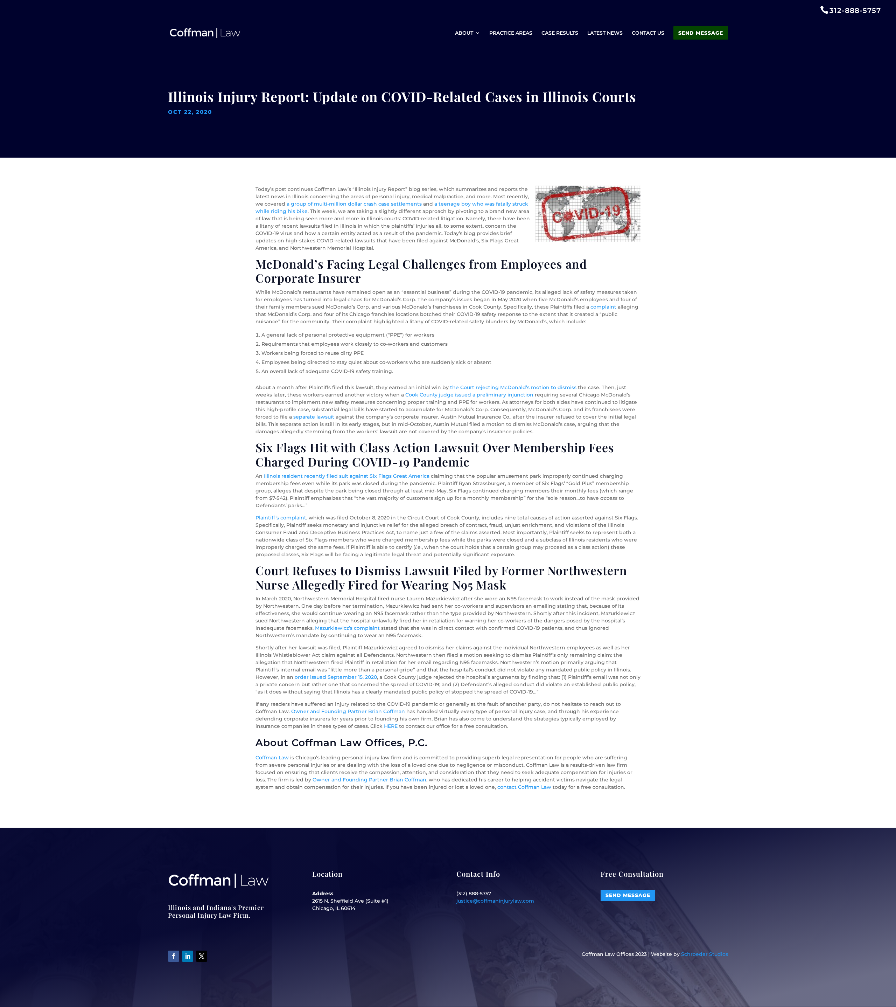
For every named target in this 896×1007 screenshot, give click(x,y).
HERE (391, 726)
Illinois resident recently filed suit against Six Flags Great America (346, 476)
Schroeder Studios (704, 954)
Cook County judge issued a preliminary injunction (469, 395)
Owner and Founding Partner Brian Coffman (348, 711)
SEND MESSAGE (628, 895)
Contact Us (648, 33)
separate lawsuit (313, 417)
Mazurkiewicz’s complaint (347, 628)
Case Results (559, 33)
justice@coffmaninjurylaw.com (495, 901)
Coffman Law (272, 757)
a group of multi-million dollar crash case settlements (354, 204)
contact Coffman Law (524, 787)
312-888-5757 (855, 10)
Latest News (605, 33)
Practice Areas (510, 33)
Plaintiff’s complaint (280, 518)
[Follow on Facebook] (173, 956)
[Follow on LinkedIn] (187, 956)
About (464, 33)
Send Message (700, 32)
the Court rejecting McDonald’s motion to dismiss (513, 387)
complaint (603, 307)
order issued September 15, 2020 (336, 677)
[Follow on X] (201, 956)
